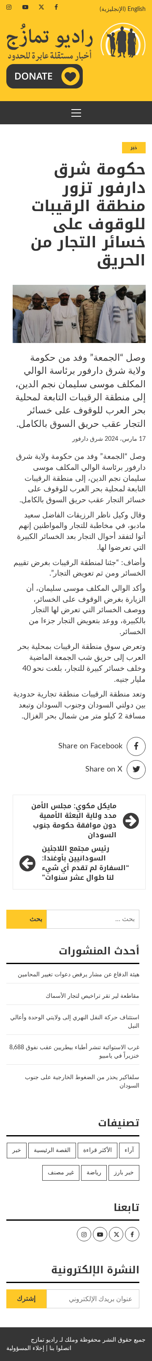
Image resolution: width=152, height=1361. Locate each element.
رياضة (94, 1173)
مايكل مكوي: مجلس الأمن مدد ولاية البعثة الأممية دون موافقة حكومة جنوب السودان (74, 820)
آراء (129, 1150)
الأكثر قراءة (97, 1150)
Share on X (103, 769)
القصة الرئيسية (52, 1150)
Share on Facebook (90, 746)
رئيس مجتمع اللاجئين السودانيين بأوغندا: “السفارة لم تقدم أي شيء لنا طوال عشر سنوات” (85, 863)
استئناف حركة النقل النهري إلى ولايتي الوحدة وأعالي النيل (74, 1022)
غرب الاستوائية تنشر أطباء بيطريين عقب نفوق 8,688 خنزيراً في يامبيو (74, 1052)
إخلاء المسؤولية (25, 1348)
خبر (133, 147)
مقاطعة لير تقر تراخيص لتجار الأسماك (92, 996)
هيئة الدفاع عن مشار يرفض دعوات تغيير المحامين (78, 975)
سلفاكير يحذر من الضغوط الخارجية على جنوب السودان (82, 1081)
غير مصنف (61, 1173)
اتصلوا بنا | (58, 1348)
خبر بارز (124, 1173)
